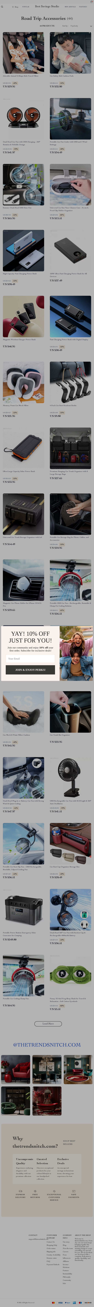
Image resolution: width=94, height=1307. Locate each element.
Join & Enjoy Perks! (30, 669)
